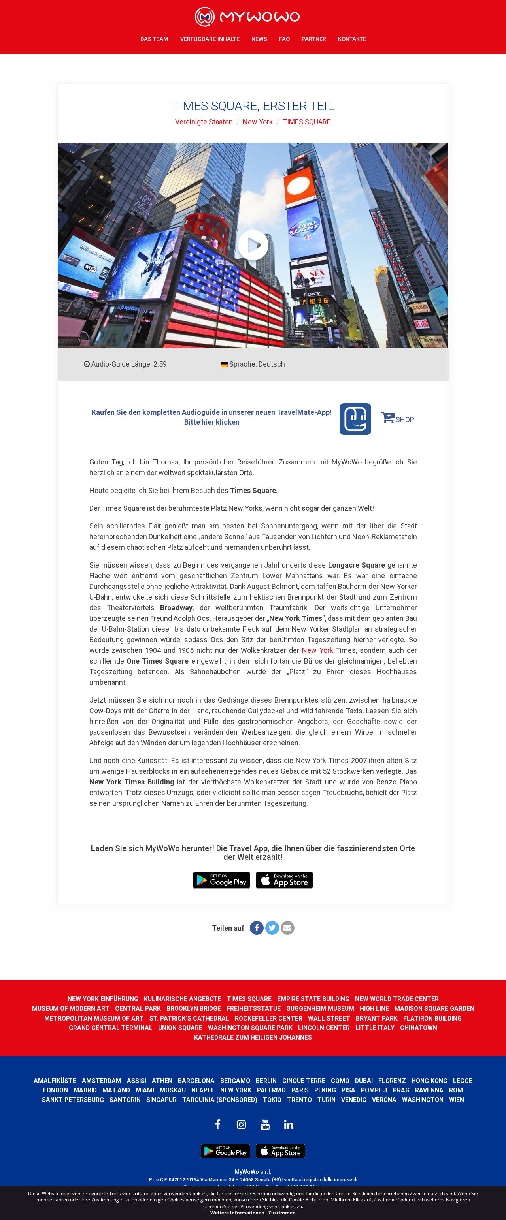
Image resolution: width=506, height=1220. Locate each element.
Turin (326, 1099)
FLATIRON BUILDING (432, 1018)
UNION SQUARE (180, 1028)
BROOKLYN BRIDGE (193, 1008)
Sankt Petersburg (73, 1099)
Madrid (85, 1090)
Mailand (116, 1090)
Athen (162, 1081)
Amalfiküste (55, 1081)
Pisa (348, 1090)
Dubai (364, 1081)
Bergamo (235, 1081)
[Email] (288, 928)
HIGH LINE (374, 1008)
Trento (299, 1099)
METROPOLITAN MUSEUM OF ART (94, 1018)
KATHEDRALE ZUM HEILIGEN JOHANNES (253, 1037)
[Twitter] (272, 928)
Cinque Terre (303, 1081)
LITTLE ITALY (375, 1028)
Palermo (271, 1090)
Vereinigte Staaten (204, 122)
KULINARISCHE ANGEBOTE (182, 999)
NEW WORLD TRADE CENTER (397, 999)
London (55, 1090)
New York (258, 122)
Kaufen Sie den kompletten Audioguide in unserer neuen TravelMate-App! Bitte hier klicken (212, 417)
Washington (423, 1099)
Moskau (173, 1090)
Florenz (392, 1081)
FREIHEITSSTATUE (254, 1008)
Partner (314, 39)
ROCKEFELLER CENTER (268, 1018)
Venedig (353, 1099)
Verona (384, 1099)
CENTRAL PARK (138, 1008)
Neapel (203, 1090)
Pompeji (374, 1090)
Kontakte (352, 39)
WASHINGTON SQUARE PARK (250, 1028)
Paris (300, 1090)
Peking (325, 1090)
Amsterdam (101, 1081)
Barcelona (196, 1081)
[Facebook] (257, 928)
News (259, 39)
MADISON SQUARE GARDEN (434, 1008)
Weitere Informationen (237, 1212)
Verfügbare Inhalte (210, 39)
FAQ (284, 39)
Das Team (154, 39)
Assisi (136, 1081)
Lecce (462, 1081)
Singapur (161, 1099)
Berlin (266, 1081)
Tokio (272, 1099)
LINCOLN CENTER (324, 1028)
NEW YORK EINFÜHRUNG (103, 999)
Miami (145, 1090)
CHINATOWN (418, 1028)
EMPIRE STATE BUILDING (313, 999)
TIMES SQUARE (307, 122)
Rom (456, 1090)
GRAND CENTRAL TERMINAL (111, 1028)
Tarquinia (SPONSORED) (219, 1099)
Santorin (125, 1099)
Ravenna (429, 1090)
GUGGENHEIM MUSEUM (320, 1008)
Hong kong (429, 1081)
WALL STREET (329, 1018)
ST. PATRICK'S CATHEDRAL (189, 1018)
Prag (401, 1090)
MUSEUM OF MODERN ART (71, 1008)
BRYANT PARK (377, 1018)
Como (340, 1081)
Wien (456, 1099)
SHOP (404, 419)
